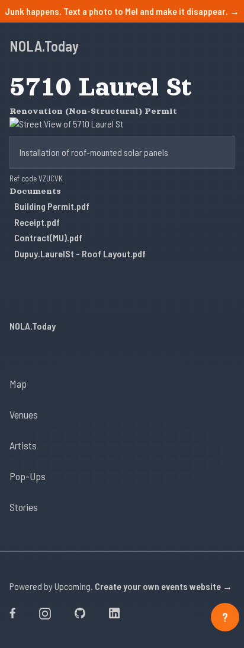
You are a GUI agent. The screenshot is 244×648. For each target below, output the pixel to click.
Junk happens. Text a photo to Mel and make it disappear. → (122, 11)
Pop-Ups (27, 476)
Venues (23, 414)
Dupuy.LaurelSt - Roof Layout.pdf (80, 253)
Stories (23, 506)
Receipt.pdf (37, 222)
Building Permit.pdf (51, 206)
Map (18, 383)
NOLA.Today (44, 46)
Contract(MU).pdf (48, 237)
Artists (23, 445)
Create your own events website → (163, 586)
